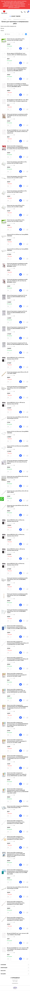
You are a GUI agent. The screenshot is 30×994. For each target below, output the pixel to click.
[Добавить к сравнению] (27, 500)
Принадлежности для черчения (19, 19)
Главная (4, 19)
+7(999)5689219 (22, 12)
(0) (14, 42)
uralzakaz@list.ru (15, 983)
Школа (9, 19)
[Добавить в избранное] (24, 500)
